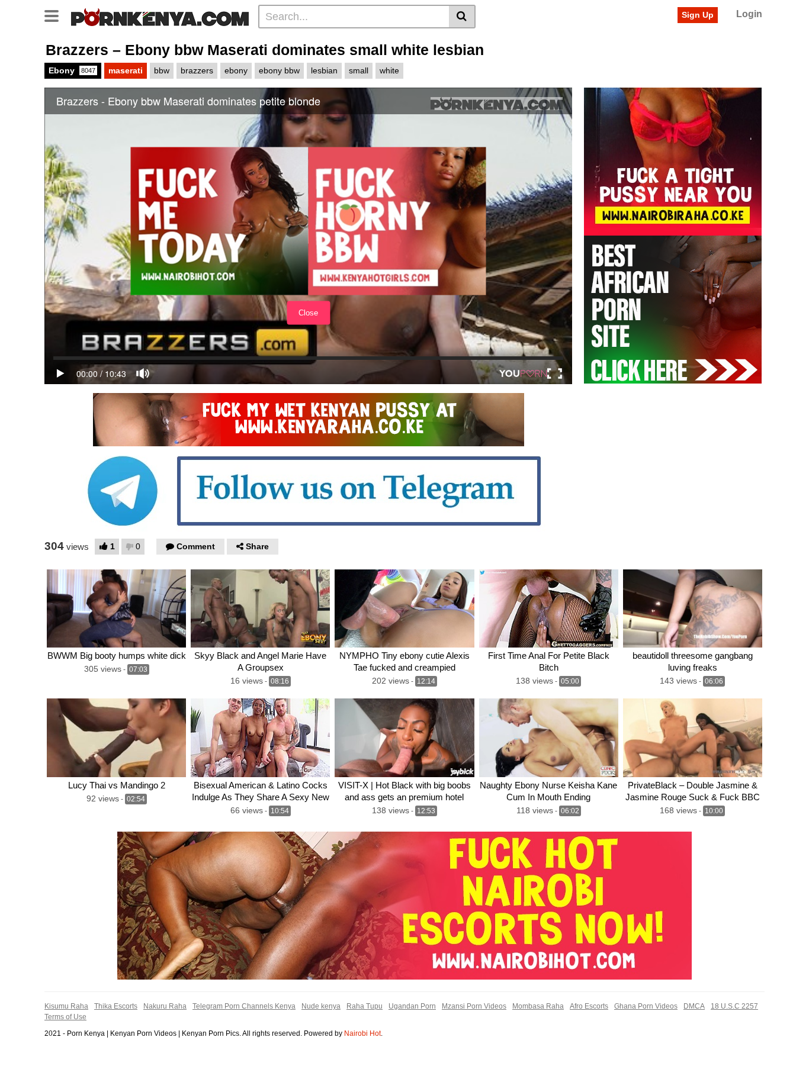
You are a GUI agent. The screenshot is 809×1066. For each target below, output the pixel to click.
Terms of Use (65, 1017)
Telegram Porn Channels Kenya (244, 1006)
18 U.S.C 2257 (734, 1006)
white (389, 70)
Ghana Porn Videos (646, 1006)
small (358, 70)
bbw (161, 70)
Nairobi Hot (362, 1033)
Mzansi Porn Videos (474, 1006)
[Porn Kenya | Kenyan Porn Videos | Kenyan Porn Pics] (160, 16)
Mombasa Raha (538, 1006)
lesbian (324, 70)
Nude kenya (321, 1006)
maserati (125, 70)
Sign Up (698, 15)
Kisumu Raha (66, 1006)
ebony (236, 70)
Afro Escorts (589, 1006)
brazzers (197, 70)
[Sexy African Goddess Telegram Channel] (308, 490)
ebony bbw (279, 70)
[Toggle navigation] (56, 15)
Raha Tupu (364, 1006)
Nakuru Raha (165, 1006)
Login (749, 14)
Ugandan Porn (412, 1006)
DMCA (694, 1006)
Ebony (72, 70)
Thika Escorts (115, 1006)
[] (462, 16)
